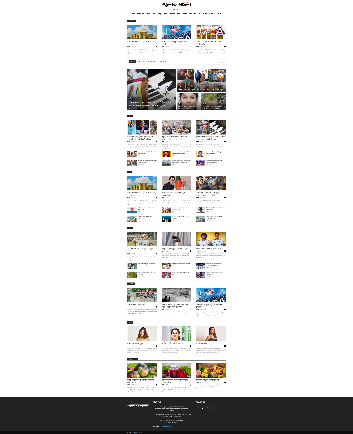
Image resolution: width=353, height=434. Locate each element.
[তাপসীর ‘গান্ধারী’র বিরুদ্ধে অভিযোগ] (176, 333)
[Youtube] (212, 408)
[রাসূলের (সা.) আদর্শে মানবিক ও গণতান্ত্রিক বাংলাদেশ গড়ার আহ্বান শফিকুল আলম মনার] (176, 127)
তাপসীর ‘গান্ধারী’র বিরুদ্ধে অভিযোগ (172, 343)
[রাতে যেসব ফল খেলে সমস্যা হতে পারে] (211, 370)
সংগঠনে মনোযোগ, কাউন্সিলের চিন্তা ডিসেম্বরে (147, 216)
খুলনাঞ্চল (128, 46)
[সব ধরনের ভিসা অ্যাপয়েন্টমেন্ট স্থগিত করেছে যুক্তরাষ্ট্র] (176, 32)
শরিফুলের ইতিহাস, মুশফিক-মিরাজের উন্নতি (175, 249)
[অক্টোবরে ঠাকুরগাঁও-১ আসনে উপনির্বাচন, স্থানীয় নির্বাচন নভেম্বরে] (200, 219)
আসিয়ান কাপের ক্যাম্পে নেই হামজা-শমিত (208, 249)
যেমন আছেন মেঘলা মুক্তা (135, 343)
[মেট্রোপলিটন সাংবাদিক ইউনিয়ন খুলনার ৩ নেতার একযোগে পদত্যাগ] (200, 163)
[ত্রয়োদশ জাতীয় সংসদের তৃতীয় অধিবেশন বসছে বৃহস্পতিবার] (142, 32)
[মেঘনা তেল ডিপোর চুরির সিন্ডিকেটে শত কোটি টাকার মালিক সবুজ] (201, 80)
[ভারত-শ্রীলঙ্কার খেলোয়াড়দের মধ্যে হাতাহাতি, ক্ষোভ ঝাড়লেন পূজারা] (200, 266)
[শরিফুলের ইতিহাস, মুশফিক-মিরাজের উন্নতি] (176, 239)
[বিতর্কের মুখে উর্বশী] (211, 333)
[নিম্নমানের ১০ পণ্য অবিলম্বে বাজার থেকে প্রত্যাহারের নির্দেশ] (211, 32)
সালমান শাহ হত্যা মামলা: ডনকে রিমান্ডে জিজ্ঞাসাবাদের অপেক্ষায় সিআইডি (207, 194)
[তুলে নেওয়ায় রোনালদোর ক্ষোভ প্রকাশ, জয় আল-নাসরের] (132, 275)
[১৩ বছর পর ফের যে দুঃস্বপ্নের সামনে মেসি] (166, 275)
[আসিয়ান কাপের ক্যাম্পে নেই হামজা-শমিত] (211, 239)
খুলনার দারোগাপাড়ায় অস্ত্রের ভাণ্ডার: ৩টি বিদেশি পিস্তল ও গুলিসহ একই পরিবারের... (210, 138)
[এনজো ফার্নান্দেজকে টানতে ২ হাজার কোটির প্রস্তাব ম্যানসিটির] (200, 275)
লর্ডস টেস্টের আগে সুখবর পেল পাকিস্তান (146, 263)
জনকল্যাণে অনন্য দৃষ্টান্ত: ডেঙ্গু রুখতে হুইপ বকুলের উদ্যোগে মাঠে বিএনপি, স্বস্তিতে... (140, 138)
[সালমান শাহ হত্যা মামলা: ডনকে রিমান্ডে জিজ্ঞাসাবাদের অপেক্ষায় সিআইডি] (211, 183)
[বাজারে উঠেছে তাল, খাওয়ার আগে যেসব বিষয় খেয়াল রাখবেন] (142, 370)
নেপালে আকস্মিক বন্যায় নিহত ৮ (137, 305)
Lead (131, 99)
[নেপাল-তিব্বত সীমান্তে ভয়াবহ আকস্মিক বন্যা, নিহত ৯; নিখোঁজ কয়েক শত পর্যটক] (176, 295)
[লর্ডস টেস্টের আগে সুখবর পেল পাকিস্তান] (132, 266)
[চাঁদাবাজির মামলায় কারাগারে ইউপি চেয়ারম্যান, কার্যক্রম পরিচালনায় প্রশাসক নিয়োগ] (166, 163)
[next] (223, 61)
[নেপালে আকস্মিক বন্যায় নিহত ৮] (142, 295)
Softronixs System (139, 432)
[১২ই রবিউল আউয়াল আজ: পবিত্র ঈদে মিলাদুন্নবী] (166, 219)
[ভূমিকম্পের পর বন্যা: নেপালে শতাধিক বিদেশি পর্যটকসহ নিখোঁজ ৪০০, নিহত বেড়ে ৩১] (213, 101)
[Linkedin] (202, 408)
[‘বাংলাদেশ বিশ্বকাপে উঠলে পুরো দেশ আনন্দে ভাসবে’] (142, 239)
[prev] (220, 61)
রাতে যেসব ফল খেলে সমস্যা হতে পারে (207, 380)
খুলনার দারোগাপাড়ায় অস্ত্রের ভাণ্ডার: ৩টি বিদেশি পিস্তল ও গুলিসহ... (152, 61)
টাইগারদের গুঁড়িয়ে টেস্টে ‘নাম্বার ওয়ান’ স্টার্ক (181, 263)
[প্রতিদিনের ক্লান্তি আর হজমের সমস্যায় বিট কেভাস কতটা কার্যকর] (176, 370)
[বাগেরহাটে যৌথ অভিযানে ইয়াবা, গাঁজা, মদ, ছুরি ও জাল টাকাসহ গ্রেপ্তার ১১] (132, 163)
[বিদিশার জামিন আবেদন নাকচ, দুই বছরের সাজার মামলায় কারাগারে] (200, 210)
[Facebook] (197, 408)
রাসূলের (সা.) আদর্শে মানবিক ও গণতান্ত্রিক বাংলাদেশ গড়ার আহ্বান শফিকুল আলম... (174, 138)
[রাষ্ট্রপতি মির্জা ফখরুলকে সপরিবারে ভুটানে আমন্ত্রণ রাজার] (176, 183)
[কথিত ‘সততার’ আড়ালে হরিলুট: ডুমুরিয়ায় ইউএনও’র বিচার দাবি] (189, 101)
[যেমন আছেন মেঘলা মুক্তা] (142, 333)
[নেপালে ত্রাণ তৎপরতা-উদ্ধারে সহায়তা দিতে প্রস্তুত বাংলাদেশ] (132, 210)
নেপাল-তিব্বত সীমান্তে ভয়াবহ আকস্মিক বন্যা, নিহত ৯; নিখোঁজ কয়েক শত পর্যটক (175, 306)
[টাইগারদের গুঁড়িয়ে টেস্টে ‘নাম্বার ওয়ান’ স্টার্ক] (166, 266)
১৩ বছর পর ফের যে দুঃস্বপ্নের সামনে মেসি (180, 272)
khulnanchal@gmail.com (167, 426)
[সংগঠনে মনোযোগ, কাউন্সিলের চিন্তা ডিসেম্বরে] (132, 219)
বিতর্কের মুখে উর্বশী (201, 343)
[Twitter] (207, 408)
